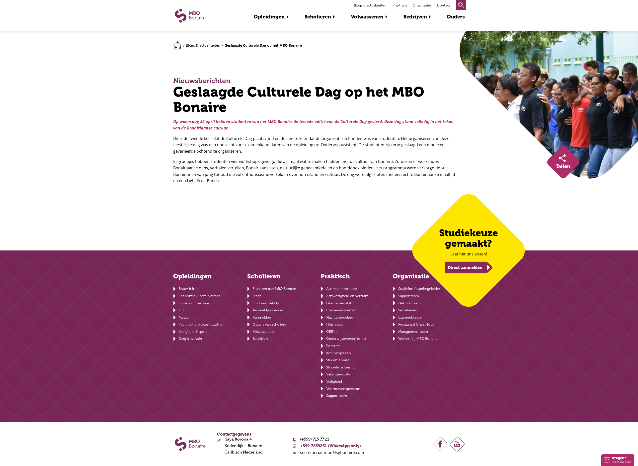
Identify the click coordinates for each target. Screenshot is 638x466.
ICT (181, 310)
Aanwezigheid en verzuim (347, 296)
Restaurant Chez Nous (416, 324)
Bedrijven (415, 17)
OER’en (332, 332)
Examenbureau (410, 317)
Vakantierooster (339, 374)
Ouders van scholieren (271, 324)
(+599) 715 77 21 (314, 439)
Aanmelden (262, 317)
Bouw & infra (189, 289)
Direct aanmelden (465, 267)
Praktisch (400, 5)
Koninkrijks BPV (338, 353)
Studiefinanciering (341, 367)
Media (183, 317)
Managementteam (413, 332)
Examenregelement (342, 310)
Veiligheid (334, 381)
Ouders (456, 17)
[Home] (177, 45)
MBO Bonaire (190, 15)
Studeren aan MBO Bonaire (274, 289)
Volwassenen (367, 17)
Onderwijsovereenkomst (346, 339)
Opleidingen (269, 17)
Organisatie (422, 5)
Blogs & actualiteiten (370, 5)
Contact (443, 5)
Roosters (333, 346)
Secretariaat (407, 310)
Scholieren (318, 17)
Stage (257, 296)
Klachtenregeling (339, 317)
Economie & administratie (200, 296)
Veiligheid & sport (193, 332)
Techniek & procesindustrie (201, 324)
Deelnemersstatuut (341, 303)
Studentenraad (338, 360)
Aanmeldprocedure (268, 310)
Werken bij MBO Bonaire (418, 339)
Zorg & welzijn (190, 339)
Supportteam (336, 396)
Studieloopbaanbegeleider (419, 289)
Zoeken (461, 5)
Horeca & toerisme (194, 303)
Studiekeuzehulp (266, 303)
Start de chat (622, 460)
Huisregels (334, 324)
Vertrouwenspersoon (343, 389)
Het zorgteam (409, 303)
